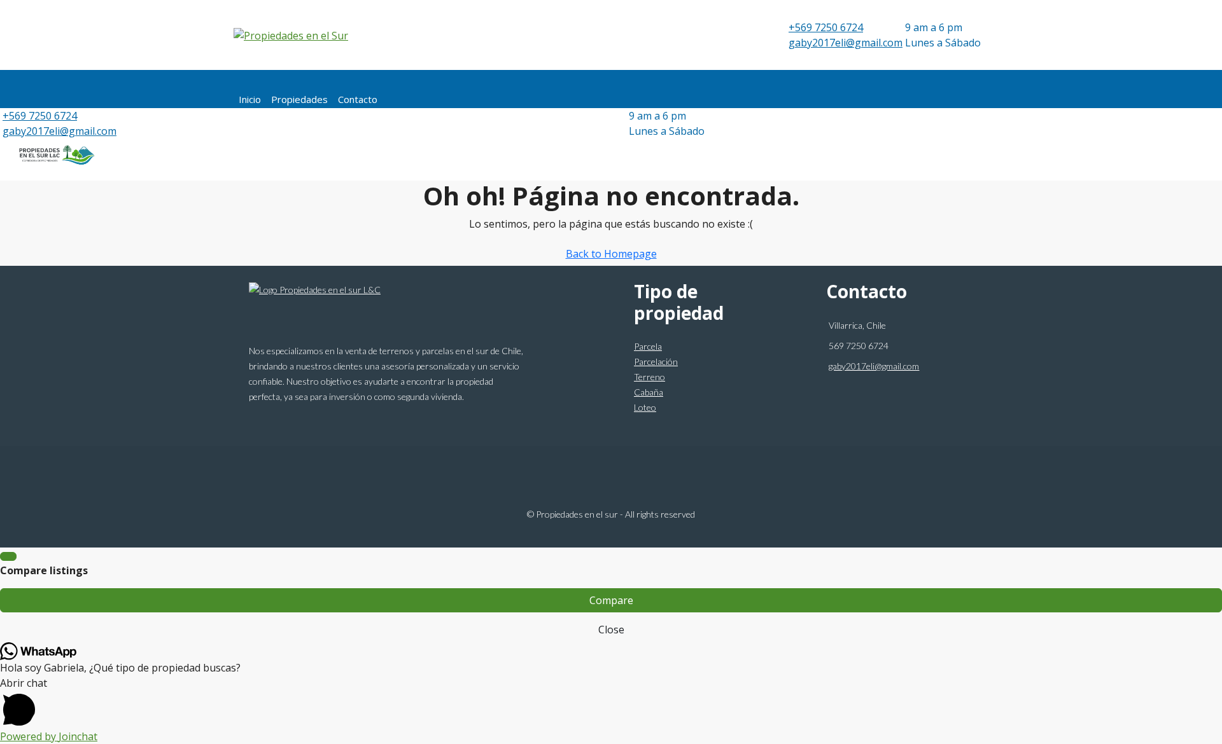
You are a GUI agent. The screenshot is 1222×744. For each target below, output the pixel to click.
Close (611, 630)
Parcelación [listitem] (656, 361)
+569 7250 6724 (826, 27)
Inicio (250, 99)
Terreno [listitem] (649, 376)
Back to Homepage (611, 254)
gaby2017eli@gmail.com (845, 43)
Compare (611, 600)
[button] (611, 702)
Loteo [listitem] (645, 407)
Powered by (48, 736)
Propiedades (299, 99)
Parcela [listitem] (648, 346)
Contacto (357, 99)
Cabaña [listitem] (648, 392)
